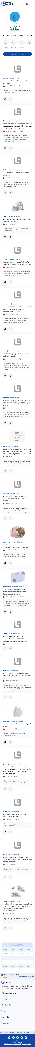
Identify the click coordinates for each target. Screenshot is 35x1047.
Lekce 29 (5, 958)
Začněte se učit (17, 54)
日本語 (33, 1032)
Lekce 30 (13, 958)
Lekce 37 (5, 966)
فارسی (6, 1032)
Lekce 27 (21, 954)
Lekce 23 (21, 949)
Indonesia (12, 1032)
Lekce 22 (13, 949)
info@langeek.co (10, 993)
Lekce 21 (5, 949)
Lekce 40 (29, 966)
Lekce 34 (13, 962)
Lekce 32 (29, 958)
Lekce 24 (29, 949)
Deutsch (19, 1032)
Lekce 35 (21, 962)
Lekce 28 (29, 954)
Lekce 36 (29, 962)
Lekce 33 (5, 962)
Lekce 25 (5, 954)
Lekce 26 (13, 954)
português (26, 1032)
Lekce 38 (13, 966)
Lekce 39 (21, 966)
